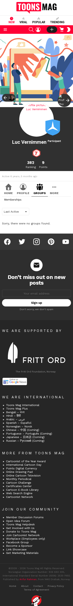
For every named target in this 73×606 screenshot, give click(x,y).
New (12, 22)
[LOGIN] (38, 29)
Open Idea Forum (18, 521)
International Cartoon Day (23, 464)
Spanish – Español (18, 422)
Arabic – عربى (15, 419)
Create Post (52, 29)
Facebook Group (17, 542)
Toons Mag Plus (17, 408)
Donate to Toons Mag (21, 531)
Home (8, 193)
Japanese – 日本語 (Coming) (25, 437)
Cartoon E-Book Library (22, 489)
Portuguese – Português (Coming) (29, 433)
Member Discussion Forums (25, 517)
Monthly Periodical (18, 479)
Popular (38, 22)
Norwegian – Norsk (19, 426)
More (54, 193)
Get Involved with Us (20, 528)
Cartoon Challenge (18, 482)
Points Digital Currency (21, 468)
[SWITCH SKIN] (68, 29)
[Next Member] (64, 100)
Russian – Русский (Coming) (25, 440)
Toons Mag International (22, 405)
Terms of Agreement (36, 589)
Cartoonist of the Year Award (26, 461)
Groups (39, 193)
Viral (23, 22)
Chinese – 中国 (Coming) (22, 429)
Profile (23, 193)
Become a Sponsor (19, 545)
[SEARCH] (31, 29)
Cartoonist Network (19, 496)
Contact (38, 586)
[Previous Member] (8, 98)
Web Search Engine (19, 493)
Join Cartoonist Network (23, 535)
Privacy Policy (56, 586)
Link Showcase (16, 549)
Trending (57, 22)
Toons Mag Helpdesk (20, 524)
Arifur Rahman (27, 579)
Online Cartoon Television (23, 475)
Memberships (12, 199)
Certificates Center (19, 486)
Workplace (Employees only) (25, 538)
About (24, 586)
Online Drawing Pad (19, 471)
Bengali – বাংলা (15, 412)
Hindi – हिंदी (13, 415)
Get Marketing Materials (22, 552)
